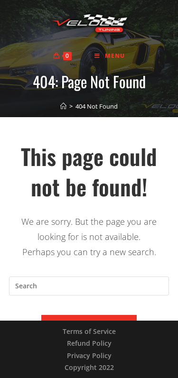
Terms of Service (89, 331)
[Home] (63, 106)
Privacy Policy (89, 355)
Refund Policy (89, 343)
